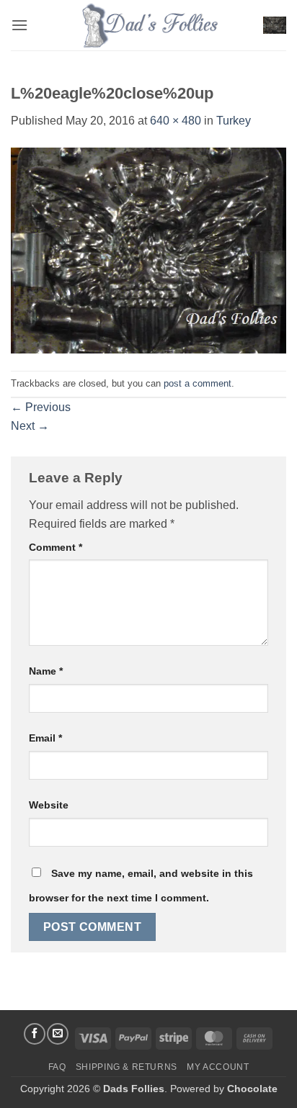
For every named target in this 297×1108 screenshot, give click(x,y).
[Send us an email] (57, 1034)
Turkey (233, 120)
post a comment (197, 383)
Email (45, 738)
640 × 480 (175, 120)
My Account (218, 1067)
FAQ (57, 1067)
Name (46, 671)
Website (48, 805)
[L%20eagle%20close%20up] (148, 249)
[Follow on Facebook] (34, 1034)
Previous (41, 407)
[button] (19, 24)
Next (30, 426)
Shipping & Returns (126, 1067)
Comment (55, 547)
